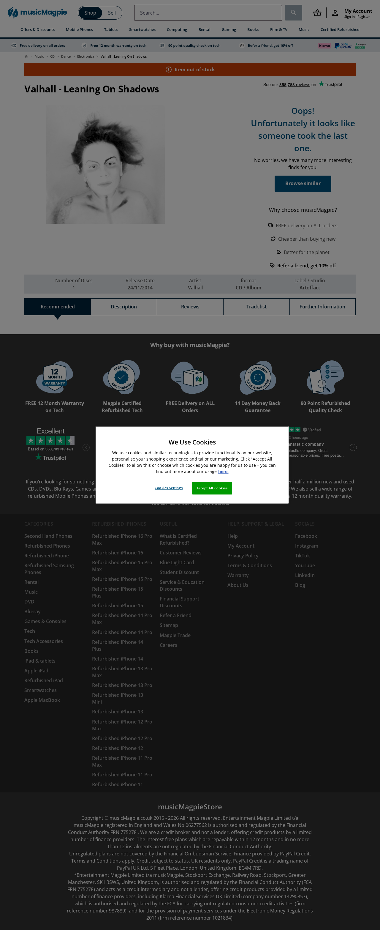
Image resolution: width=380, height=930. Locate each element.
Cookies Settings (169, 488)
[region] (192, 465)
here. (223, 472)
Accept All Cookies (212, 488)
